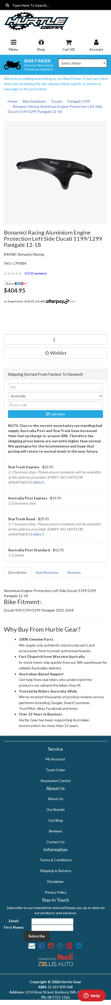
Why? (38, 482)
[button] (55, 273)
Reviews (74, 572)
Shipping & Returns (55, 870)
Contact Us (55, 842)
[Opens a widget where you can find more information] (91, 996)
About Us (55, 798)
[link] (41, 945)
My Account (55, 759)
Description (17, 572)
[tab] (17, 572)
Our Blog (55, 820)
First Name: (14, 927)
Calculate (57, 414)
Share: (10, 283)
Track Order (55, 770)
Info (72, 301)
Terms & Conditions (55, 860)
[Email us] (31, 945)
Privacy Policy (56, 892)
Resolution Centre (55, 780)
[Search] (7, 5)
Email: (14, 921)
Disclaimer (55, 881)
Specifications (47, 572)
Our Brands (55, 809)
